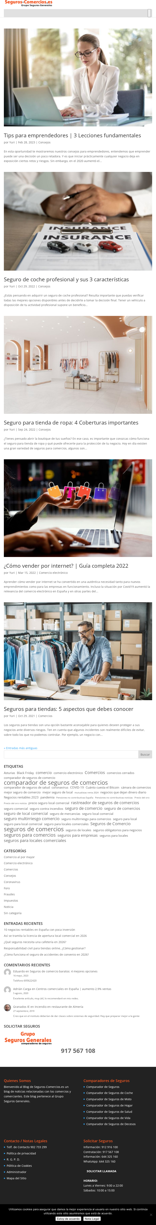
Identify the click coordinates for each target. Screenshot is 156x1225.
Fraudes (9, 894)
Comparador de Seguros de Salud (109, 1112)
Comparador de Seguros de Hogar (109, 1105)
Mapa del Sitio (16, 1178)
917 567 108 (111, 1152)
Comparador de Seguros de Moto (108, 1099)
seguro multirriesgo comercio (32, 818)
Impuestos (11, 900)
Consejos (44, 142)
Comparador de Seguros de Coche (109, 1093)
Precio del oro (142, 797)
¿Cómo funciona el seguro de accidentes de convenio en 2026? (46, 954)
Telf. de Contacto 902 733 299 (27, 1147)
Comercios (45, 716)
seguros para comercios (30, 835)
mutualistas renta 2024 (87, 792)
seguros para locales (114, 835)
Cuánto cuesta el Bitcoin (102, 787)
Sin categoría (13, 913)
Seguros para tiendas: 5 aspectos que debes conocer (68, 709)
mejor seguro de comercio (22, 792)
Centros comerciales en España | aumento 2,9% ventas (73, 989)
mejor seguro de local (57, 792)
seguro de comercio (83, 808)
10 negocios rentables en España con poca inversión (39, 930)
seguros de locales (78, 830)
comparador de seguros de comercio (29, 778)
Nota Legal (92, 1218)
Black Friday (25, 773)
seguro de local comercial (26, 813)
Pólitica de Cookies (19, 1166)
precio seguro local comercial (48, 803)
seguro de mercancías (65, 814)
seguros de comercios (34, 829)
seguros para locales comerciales (35, 840)
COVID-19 (77, 787)
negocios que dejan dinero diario (123, 792)
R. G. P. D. (13, 1159)
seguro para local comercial (23, 824)
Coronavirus (12, 882)
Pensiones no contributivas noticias (114, 797)
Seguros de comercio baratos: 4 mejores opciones (64, 971)
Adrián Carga (22, 989)
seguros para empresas (77, 835)
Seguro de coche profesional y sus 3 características (66, 279)
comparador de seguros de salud (27, 787)
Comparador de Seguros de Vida (108, 1118)
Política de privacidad (21, 1153)
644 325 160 (110, 1156)
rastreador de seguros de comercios (105, 802)
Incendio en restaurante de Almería (59, 1007)
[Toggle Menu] (149, 13)
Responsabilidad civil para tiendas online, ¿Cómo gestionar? (45, 948)
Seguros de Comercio (110, 823)
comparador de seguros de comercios (56, 782)
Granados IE (21, 1007)
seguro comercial (16, 809)
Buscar (145, 754)
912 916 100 (110, 1147)
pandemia (47, 797)
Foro (7, 888)
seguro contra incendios (46, 809)
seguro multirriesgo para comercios (86, 819)
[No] (151, 1215)
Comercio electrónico (53, 573)
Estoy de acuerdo (68, 1218)
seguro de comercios (122, 808)
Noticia (8, 907)
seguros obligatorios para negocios (117, 830)
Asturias (9, 773)
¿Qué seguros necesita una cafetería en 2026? (35, 942)
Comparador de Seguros (102, 1087)
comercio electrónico (68, 773)
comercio (44, 772)
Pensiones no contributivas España (74, 797)
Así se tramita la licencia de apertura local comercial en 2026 (45, 936)
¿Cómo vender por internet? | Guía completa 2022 (66, 565)
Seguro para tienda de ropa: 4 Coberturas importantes (71, 422)
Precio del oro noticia (15, 803)
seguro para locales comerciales (66, 824)
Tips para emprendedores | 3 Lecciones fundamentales (72, 135)
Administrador (16, 1172)
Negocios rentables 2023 (21, 797)
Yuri (12, 142)
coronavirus (60, 787)
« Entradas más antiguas (20, 748)
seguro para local (125, 819)
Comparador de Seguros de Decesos (111, 1124)
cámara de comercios (136, 787)
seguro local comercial (97, 814)
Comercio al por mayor (19, 857)
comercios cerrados (120, 773)
